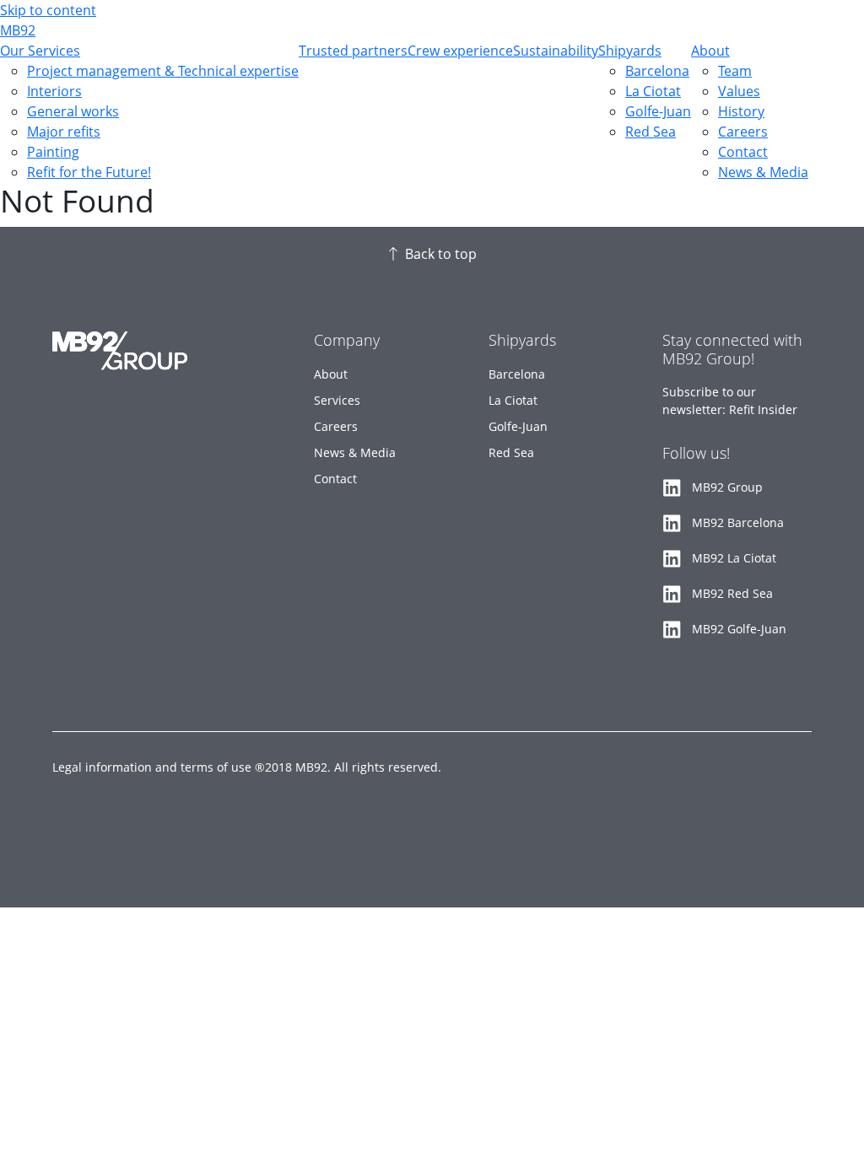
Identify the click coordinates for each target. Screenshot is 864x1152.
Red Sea (650, 131)
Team (735, 71)
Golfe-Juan (658, 111)
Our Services (40, 50)
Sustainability (555, 50)
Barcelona (657, 71)
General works (73, 111)
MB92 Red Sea (732, 593)
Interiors (54, 91)
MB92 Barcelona (738, 522)
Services (337, 400)
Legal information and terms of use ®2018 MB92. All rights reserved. (246, 767)
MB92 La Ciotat (734, 558)
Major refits (63, 131)
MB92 (17, 30)
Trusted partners (353, 50)
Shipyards (630, 50)
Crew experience (460, 50)
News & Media (763, 172)
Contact (743, 152)
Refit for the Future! (89, 172)
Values (739, 91)
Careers (743, 131)
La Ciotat (653, 91)
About (710, 50)
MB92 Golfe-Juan (739, 629)
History (741, 111)
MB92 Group (727, 487)
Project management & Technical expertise (163, 71)
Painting (53, 152)
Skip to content (48, 10)
